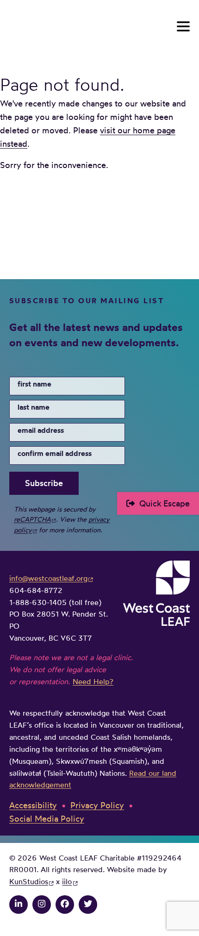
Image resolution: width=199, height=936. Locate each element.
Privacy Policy (97, 805)
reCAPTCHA (32, 519)
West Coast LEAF (78, 26)
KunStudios (28, 881)
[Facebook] (65, 904)
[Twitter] (88, 904)
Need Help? (93, 681)
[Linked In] (18, 904)
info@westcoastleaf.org (48, 578)
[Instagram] (41, 904)
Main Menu (183, 26)
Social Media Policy (46, 818)
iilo (67, 881)
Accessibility (33, 805)
